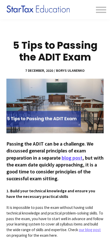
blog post (72, 157)
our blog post (90, 229)
